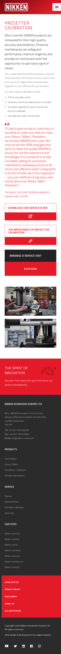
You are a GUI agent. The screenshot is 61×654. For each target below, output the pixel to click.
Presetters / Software (15, 470)
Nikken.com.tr (11, 544)
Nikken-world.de (13, 550)
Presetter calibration (14, 507)
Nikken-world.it (12, 539)
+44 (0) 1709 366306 (19, 430)
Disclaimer (11, 596)
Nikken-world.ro (12, 556)
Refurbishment (12, 501)
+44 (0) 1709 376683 (19, 434)
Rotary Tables (11, 464)
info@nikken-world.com (22, 438)
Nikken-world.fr (12, 567)
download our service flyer (28, 208)
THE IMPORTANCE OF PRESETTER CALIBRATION (28, 231)
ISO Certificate (13, 610)
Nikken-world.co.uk (14, 561)
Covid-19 (9, 603)
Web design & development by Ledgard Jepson (28, 634)
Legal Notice (12, 582)
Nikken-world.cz (12, 533)
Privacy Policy (12, 589)
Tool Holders (11, 458)
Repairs (8, 496)
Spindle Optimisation (15, 475)
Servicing (9, 513)
